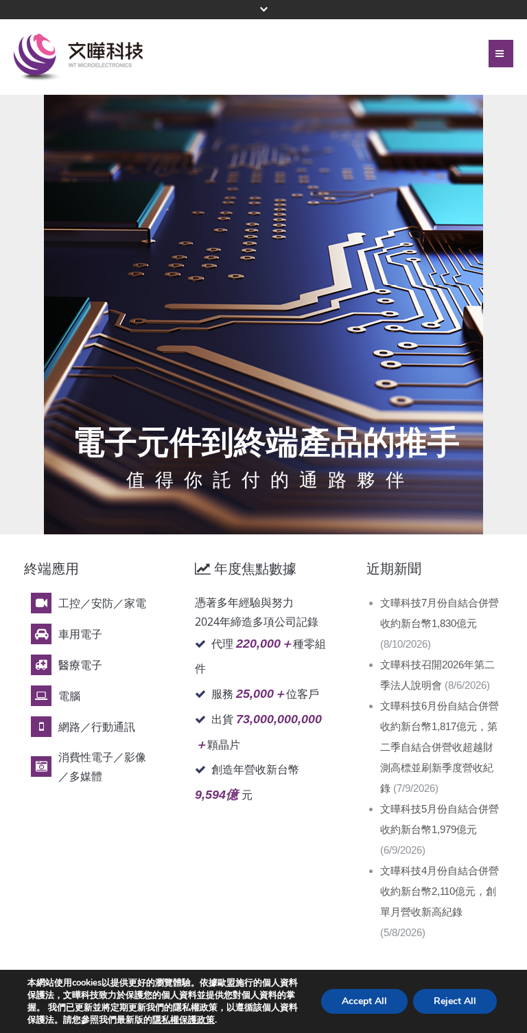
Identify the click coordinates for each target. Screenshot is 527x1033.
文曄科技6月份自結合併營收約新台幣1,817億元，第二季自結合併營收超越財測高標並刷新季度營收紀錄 (439, 747)
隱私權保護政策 (183, 1020)
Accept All (364, 1001)
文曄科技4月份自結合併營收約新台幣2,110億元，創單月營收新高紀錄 (439, 891)
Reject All (455, 1001)
